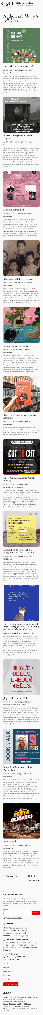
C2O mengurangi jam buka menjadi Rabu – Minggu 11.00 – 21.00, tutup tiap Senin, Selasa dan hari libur (21, 627)
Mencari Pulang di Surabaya (16, 346)
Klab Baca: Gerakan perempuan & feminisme (19, 416)
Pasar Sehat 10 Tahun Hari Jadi (18, 66)
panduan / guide (22, 928)
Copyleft (6, 997)
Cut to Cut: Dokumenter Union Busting (18, 479)
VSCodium (27, 1004)
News (33, 633)
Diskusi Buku (7, 216)
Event (14, 705)
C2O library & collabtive (24, 3)
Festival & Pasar (8, 73)
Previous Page (10, 876)
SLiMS (19, 1004)
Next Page (34, 880)
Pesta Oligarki (10, 841)
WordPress (12, 1004)
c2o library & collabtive (22, 70)
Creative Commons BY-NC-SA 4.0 (23, 997)
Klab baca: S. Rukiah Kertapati (18, 279)
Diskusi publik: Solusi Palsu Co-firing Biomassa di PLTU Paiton (18, 551)
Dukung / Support (11, 984)
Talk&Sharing (18, 487)
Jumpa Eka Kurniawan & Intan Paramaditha (18, 768)
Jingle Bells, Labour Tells (15, 698)
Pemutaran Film (8, 145)
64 (38, 876)
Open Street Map (10, 936)
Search (5, 909)
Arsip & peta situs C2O (14, 918)
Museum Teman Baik (13, 209)
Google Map (23, 936)
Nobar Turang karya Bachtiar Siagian (17, 137)
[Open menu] (40, 4)
